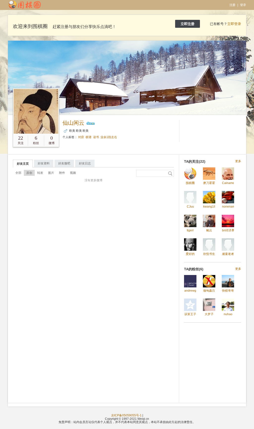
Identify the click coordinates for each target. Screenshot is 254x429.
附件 (62, 173)
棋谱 (89, 137)
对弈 (81, 137)
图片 (51, 173)
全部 (18, 173)
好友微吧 (64, 163)
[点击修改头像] (36, 111)
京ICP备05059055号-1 (126, 415)
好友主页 (23, 163)
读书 (96, 137)
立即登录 (234, 24)
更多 (238, 161)
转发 (40, 173)
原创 (29, 173)
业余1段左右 (108, 137)
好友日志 (85, 163)
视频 (73, 173)
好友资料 (44, 163)
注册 (232, 5)
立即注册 (187, 24)
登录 (243, 5)
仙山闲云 (73, 123)
